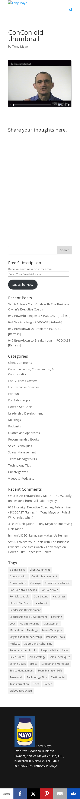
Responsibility (49, 650)
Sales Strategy (37, 657)
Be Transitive (17, 569)
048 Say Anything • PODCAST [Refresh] (35, 322)
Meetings (14, 420)
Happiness (58, 596)
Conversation (18, 583)
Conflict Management (44, 576)
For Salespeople (19, 400)
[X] (33, 793)
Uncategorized (18, 472)
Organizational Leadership (26, 637)
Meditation (16, 630)
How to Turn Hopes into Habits (29, 552)
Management (51, 623)
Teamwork (16, 677)
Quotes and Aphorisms (24, 433)
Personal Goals (55, 637)
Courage (35, 583)
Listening (56, 617)
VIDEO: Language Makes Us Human (43, 535)
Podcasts (14, 426)
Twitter (48, 684)
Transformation (19, 684)
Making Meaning (29, 623)
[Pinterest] (47, 793)
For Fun (13, 394)
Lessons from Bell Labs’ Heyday (35, 501)
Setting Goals (18, 664)
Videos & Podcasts (21, 478)
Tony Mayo (20, 46)
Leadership (41, 603)
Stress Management (22, 452)
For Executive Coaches (23, 387)
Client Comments (20, 363)
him (10, 535)
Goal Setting (41, 596)
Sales (65, 650)
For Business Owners (23, 381)
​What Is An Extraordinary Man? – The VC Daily (39, 496)
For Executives (49, 590)
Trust (36, 684)
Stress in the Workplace (55, 664)
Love (13, 623)
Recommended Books (23, 439)
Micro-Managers (52, 630)
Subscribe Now (22, 285)
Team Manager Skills (22, 459)
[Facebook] (20, 793)
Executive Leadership (57, 583)
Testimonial (58, 677)
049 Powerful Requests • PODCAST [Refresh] (39, 316)
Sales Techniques (20, 446)
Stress (33, 664)
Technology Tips (19, 465)
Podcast (15, 643)
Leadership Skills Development (28, 617)
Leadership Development (25, 413)
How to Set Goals (20, 407)
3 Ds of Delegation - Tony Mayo (30, 524)
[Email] (60, 793)
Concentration (18, 576)
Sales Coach (17, 657)
